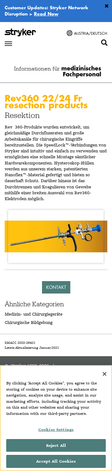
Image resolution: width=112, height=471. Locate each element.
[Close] (104, 374)
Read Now (46, 14)
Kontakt (56, 287)
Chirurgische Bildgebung (29, 322)
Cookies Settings (56, 429)
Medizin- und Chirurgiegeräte (34, 314)
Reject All (56, 445)
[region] (56, 418)
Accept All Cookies (56, 461)
